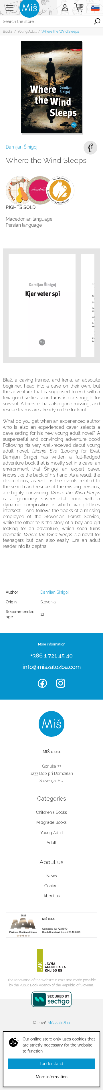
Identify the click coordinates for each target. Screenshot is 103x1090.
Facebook (90, 148)
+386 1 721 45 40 (51, 655)
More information (52, 1077)
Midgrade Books (51, 822)
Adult (51, 842)
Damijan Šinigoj (21, 147)
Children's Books (51, 812)
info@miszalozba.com (52, 667)
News (51, 876)
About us (51, 896)
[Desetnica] (40, 190)
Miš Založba (58, 1022)
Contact (51, 886)
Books (8, 31)
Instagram (60, 683)
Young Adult (27, 31)
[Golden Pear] (20, 190)
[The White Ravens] (60, 190)
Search (97, 21)
